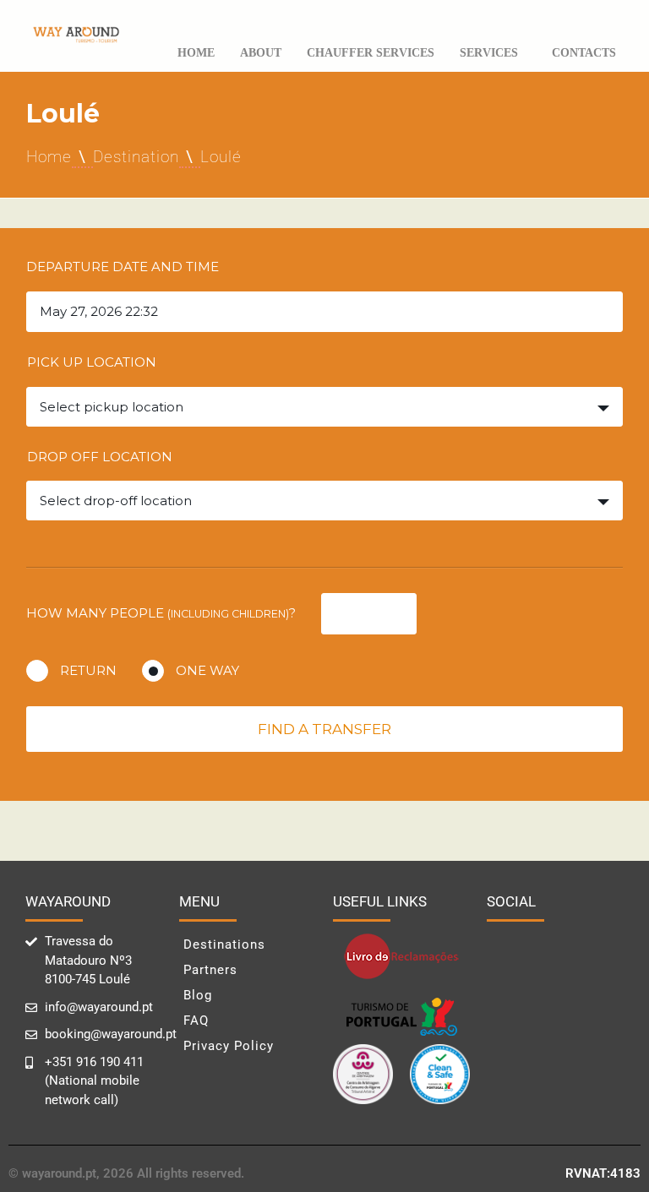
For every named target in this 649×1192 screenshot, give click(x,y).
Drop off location (99, 457)
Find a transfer (324, 729)
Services (489, 52)
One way (207, 670)
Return (88, 670)
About (260, 52)
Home (196, 52)
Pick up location (91, 362)
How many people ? (161, 613)
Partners (210, 969)
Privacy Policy (228, 1045)
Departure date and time (122, 267)
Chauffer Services (370, 52)
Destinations (224, 944)
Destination (136, 156)
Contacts (584, 52)
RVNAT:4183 (603, 1173)
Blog (197, 995)
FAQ (196, 1020)
